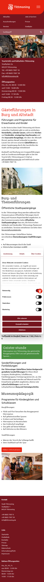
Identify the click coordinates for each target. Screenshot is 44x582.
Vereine (6, 26)
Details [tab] (22, 254)
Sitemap (5, 545)
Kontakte (5, 540)
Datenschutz (6, 548)
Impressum (6, 554)
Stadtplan (28, 26)
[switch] (39, 297)
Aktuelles (6, 17)
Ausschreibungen (9, 21)
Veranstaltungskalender (11, 230)
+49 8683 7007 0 (8, 514)
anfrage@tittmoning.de (11, 159)
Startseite (5, 534)
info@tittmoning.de (10, 76)
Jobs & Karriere (30, 17)
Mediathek (5, 537)
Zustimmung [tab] (7, 254)
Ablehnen (22, 330)
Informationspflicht (9, 551)
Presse (27, 21)
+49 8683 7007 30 (8, 517)
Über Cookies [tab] (36, 254)
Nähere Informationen (12, 450)
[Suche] (41, 32)
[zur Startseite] (19, 7)
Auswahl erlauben (22, 324)
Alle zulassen (22, 318)
